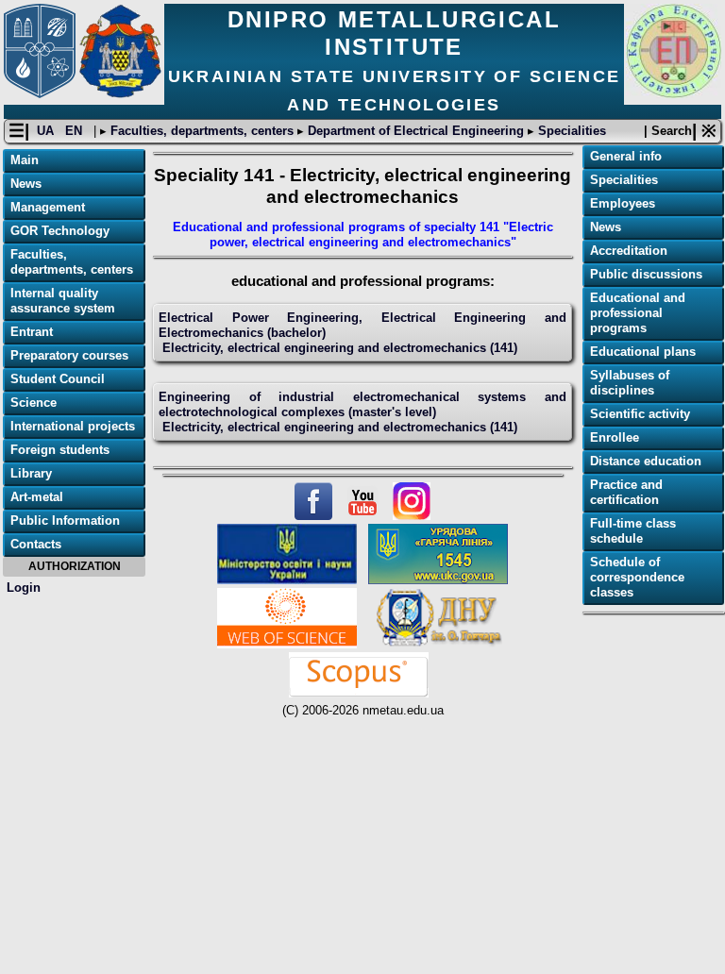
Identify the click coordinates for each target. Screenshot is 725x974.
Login (24, 587)
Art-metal (36, 497)
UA (47, 131)
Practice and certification (626, 492)
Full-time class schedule (633, 531)
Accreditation (628, 251)
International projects (72, 426)
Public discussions (646, 274)
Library (31, 473)
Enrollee (614, 437)
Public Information (65, 520)
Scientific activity (640, 414)
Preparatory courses (69, 355)
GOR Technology (60, 231)
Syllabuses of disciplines (629, 382)
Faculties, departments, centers (202, 131)
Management (47, 207)
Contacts (35, 544)
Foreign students (60, 450)
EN (75, 131)
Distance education (645, 461)
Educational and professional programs (637, 313)
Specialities (570, 131)
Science (33, 402)
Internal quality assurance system (62, 300)
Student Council (57, 379)
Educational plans (643, 351)
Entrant (31, 332)
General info (626, 156)
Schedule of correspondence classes (637, 577)
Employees (622, 203)
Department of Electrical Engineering (416, 131)
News (26, 183)
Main (24, 160)
